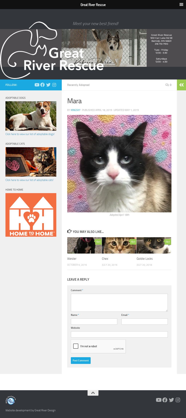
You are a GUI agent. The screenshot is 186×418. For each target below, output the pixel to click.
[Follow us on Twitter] (48, 85)
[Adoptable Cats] (30, 175)
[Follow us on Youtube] (37, 85)
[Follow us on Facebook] (42, 85)
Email (125, 315)
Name (75, 315)
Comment (77, 290)
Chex (105, 258)
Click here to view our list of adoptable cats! (29, 180)
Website (75, 327)
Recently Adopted (78, 85)
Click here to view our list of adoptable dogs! (30, 134)
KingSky (75, 110)
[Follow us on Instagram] (54, 85)
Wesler (71, 258)
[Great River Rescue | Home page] (52, 50)
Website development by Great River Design (30, 410)
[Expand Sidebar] (181, 84)
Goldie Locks (145, 258)
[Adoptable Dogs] (30, 129)
